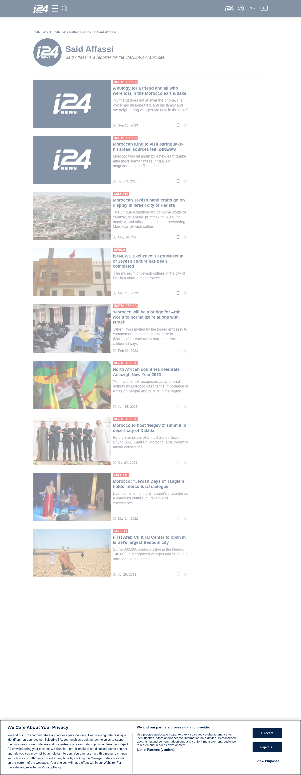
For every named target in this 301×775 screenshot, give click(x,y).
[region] (150, 747)
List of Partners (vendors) (155, 749)
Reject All (267, 747)
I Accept (267, 733)
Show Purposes (267, 761)
